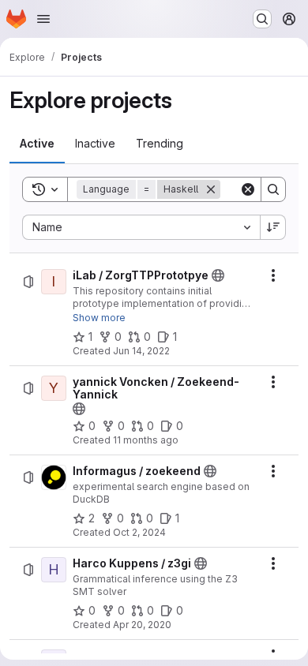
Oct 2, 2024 (139, 532)
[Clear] (248, 189)
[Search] (273, 189)
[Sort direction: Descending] (273, 227)
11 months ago (145, 440)
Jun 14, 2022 (141, 351)
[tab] (37, 143)
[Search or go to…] (262, 18)
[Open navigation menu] (43, 19)
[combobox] (141, 227)
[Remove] (210, 189)
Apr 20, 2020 (142, 624)
